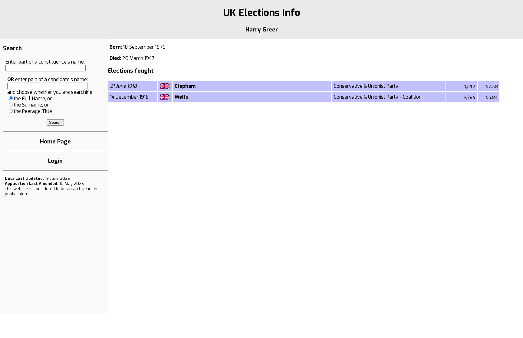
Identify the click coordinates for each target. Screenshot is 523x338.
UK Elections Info (261, 12)
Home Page (55, 141)
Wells (181, 97)
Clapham (185, 86)
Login (55, 161)
